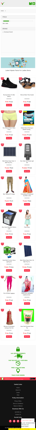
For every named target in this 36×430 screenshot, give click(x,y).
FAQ (18, 395)
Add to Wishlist (9, 92)
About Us (18, 390)
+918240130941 (30, 423)
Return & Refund (18, 406)
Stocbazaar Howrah (8, 31)
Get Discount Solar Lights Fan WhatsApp (19, 429)
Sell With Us (18, 412)
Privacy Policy (18, 401)
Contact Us (18, 414)
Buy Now (9, 105)
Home (18, 387)
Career (18, 392)
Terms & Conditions (18, 403)
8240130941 (25, 426)
